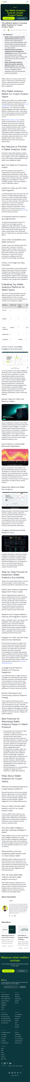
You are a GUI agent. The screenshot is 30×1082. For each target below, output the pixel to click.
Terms (14, 1065)
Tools (16, 1030)
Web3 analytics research (13, 120)
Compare (3, 1030)
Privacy (9, 1065)
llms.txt (20, 1065)
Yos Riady (11, 900)
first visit (23, 210)
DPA (17, 1065)
